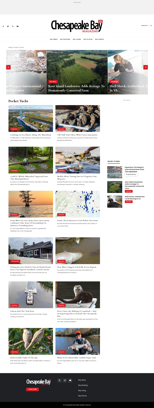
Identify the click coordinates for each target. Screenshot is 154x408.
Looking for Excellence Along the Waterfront (30, 135)
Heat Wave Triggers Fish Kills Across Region (76, 267)
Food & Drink (15, 261)
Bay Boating (65, 39)
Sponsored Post (131, 174)
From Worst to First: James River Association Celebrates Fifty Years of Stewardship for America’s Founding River (29, 223)
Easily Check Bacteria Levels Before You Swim (77, 220)
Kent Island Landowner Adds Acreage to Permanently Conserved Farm (76, 88)
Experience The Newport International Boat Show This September (134, 169)
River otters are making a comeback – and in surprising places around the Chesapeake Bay (77, 313)
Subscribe (32, 389)
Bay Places (88, 39)
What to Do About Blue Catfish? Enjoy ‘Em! (76, 358)
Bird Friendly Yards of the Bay (24, 358)
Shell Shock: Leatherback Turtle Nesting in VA (135, 198)
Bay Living (77, 39)
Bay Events (99, 39)
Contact (144, 25)
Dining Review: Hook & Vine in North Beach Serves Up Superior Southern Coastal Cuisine (30, 268)
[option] (77, 72)
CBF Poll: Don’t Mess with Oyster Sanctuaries (77, 135)
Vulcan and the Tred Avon (22, 311)
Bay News (53, 39)
